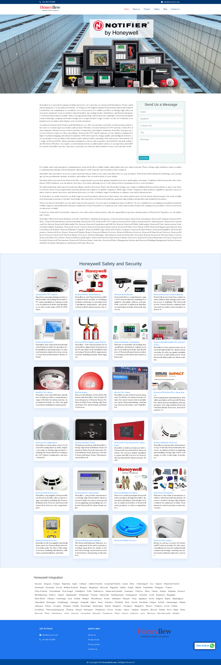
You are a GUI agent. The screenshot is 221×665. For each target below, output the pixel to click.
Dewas (110, 609)
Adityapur (39, 606)
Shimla (182, 602)
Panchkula (143, 602)
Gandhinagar (63, 602)
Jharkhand (39, 587)
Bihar (132, 584)
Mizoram (104, 587)
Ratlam (162, 609)
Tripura (168, 587)
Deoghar (57, 606)
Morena (154, 609)
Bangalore (117, 606)
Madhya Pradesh (71, 587)
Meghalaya (93, 587)
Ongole (61, 595)
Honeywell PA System (123, 294)
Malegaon (151, 613)
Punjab (130, 587)
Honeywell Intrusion (44, 342)
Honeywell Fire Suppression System (90, 342)
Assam (125, 584)
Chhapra (50, 598)
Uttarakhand (54, 591)
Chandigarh (80, 591)
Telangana (159, 587)
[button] (16, 54)
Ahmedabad (40, 602)
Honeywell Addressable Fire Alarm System (169, 343)
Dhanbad (67, 606)
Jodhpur (83, 584)
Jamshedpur (98, 606)
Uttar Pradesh (41, 591)
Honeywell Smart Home (85, 442)
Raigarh (159, 598)
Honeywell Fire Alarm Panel (87, 493)
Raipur (167, 598)
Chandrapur (107, 613)
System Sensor (81, 392)
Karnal (134, 602)
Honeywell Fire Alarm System (87, 294)
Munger (85, 598)
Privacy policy (94, 644)
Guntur (155, 591)
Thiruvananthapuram (55, 609)
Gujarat (159, 584)
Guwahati (143, 595)
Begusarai (160, 595)
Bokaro (48, 606)
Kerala (59, 587)
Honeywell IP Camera (163, 540)
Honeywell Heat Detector (47, 493)
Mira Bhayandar (164, 613)
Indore (127, 609)
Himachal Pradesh (171, 584)
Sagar (176, 609)
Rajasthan (66, 584)
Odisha (123, 587)
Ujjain (46, 613)
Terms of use (93, 639)
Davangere (128, 606)
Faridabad (119, 602)
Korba (151, 598)
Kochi (166, 606)
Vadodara (109, 602)
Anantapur (128, 591)
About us (136, 9)
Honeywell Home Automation (126, 342)
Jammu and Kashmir (114, 591)
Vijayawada (104, 595)
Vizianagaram (131, 595)
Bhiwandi (96, 613)
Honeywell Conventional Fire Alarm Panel (129, 443)
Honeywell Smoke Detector (165, 442)
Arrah (151, 595)
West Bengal (67, 591)
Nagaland (114, 587)
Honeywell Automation (163, 493)
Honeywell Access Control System (168, 294)
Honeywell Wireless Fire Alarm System (169, 393)
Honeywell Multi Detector (125, 540)
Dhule (117, 613)
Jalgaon (125, 613)
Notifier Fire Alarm (44, 392)
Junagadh (85, 602)
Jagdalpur (143, 598)
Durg (134, 598)
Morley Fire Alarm (122, 392)
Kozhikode (39, 609)
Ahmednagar (56, 613)
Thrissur (70, 609)
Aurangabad (86, 613)
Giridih (76, 606)
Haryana (38, 584)
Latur (142, 613)
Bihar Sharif (40, 598)
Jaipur (74, 584)
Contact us (175, 9)
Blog (165, 9)
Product (147, 9)
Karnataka (50, 587)
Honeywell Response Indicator (88, 540)
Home (126, 9)
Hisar (127, 602)
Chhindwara (100, 609)
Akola (66, 613)
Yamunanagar (172, 602)
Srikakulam (84, 595)
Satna (182, 609)
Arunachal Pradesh (112, 584)
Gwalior (118, 609)
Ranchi (108, 606)
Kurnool (181, 591)
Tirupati (94, 595)
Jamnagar (74, 602)
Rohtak (161, 602)
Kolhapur (134, 613)
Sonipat (56, 584)
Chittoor (139, 591)
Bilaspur (126, 598)
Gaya (70, 598)
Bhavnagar (51, 602)
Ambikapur (116, 598)
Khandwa (144, 609)
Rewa (169, 609)
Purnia (107, 598)
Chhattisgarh (142, 584)
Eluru (147, 591)
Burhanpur (88, 609)
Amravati (75, 613)
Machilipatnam (41, 595)
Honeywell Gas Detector (46, 540)
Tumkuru (158, 606)
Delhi (89, 591)
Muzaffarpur (96, 598)
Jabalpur (135, 609)
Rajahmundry (71, 595)
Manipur (83, 587)
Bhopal (79, 609)
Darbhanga (61, 598)
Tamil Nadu (148, 587)
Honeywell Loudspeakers (46, 442)
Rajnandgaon (178, 598)
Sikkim (138, 587)
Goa (151, 584)
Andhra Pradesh (95, 584)
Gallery (157, 9)
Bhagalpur (171, 595)
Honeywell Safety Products (125, 493)
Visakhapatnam (117, 595)
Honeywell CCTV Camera (46, 294)
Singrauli (38, 613)
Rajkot (93, 602)
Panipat (153, 602)
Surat (100, 602)
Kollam (174, 606)
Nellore (52, 595)
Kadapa (163, 591)
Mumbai (176, 613)
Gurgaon (47, 584)
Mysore (149, 606)
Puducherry (98, 591)
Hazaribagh (86, 606)
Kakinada (172, 591)
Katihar (77, 598)
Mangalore (139, 606)
